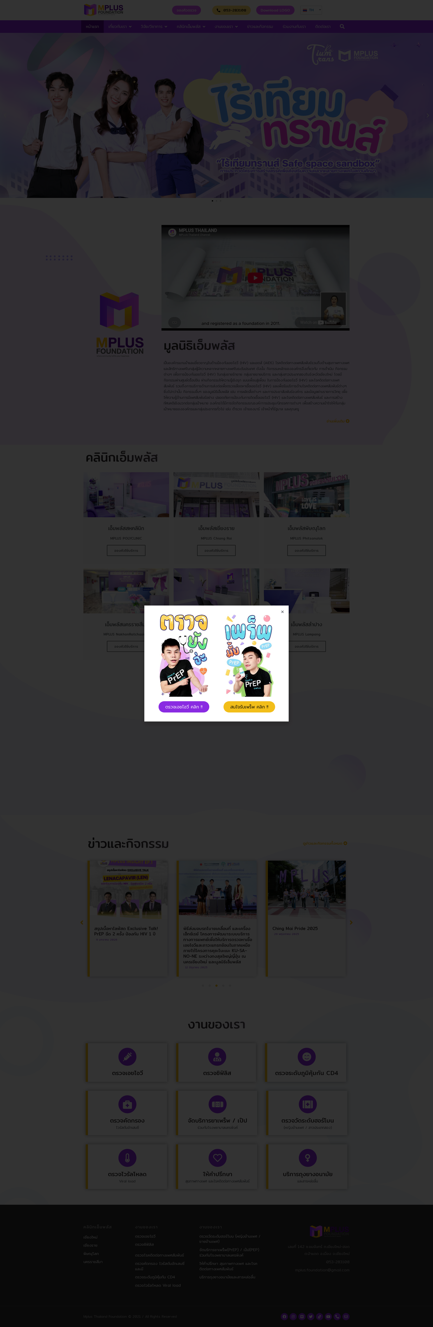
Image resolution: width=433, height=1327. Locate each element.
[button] (184, 706)
